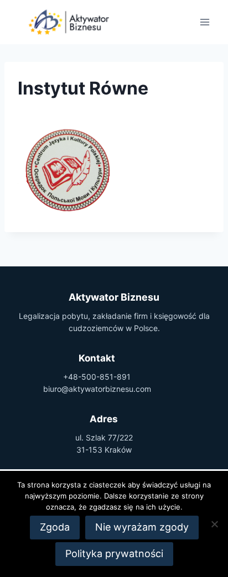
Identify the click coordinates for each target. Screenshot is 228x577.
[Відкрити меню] (204, 21)
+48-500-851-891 (97, 376)
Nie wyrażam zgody (142, 527)
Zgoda (55, 527)
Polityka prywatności (114, 553)
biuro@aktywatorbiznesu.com (97, 389)
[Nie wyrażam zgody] (214, 523)
